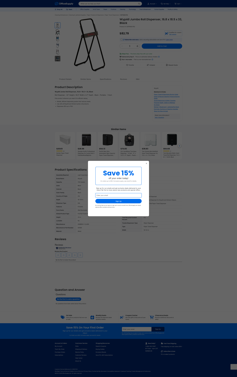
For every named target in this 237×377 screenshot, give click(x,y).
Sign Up (118, 201)
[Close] (146, 163)
